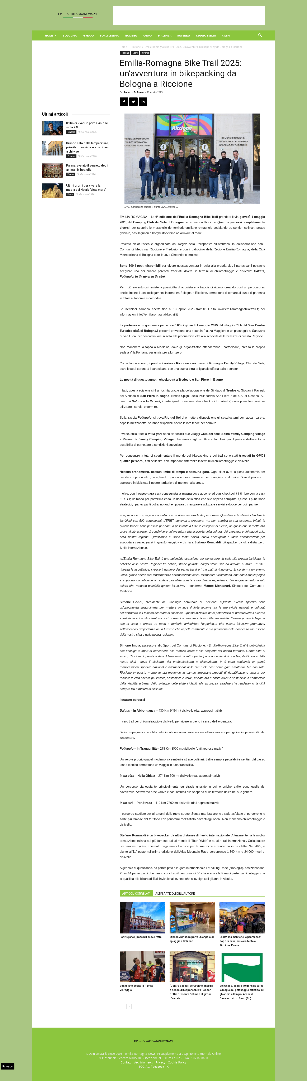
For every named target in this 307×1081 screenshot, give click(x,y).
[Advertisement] (189, 15)
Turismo (145, 52)
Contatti (126, 1062)
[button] (260, 36)
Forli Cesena (109, 35)
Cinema (71, 131)
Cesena (71, 156)
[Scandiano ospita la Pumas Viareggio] (142, 966)
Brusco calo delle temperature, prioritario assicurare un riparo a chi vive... (87, 147)
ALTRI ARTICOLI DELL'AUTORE (175, 893)
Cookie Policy (177, 1062)
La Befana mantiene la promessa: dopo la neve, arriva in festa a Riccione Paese (240, 941)
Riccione (136, 47)
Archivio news (143, 1062)
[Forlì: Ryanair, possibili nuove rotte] (142, 917)
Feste (70, 194)
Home (49, 35)
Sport (135, 52)
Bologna (70, 35)
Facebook (157, 1066)
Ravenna (183, 35)
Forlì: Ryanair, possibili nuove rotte (141, 936)
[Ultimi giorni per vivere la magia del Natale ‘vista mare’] (52, 190)
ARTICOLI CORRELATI (136, 893)
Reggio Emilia (206, 35)
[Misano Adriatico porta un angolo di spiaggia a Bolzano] (192, 917)
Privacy (160, 1062)
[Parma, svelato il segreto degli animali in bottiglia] (52, 170)
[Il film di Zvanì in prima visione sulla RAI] (52, 128)
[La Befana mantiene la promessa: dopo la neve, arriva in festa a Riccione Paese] (242, 917)
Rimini (226, 35)
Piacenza (164, 35)
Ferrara (88, 35)
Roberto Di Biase (134, 92)
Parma (147, 35)
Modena (130, 35)
